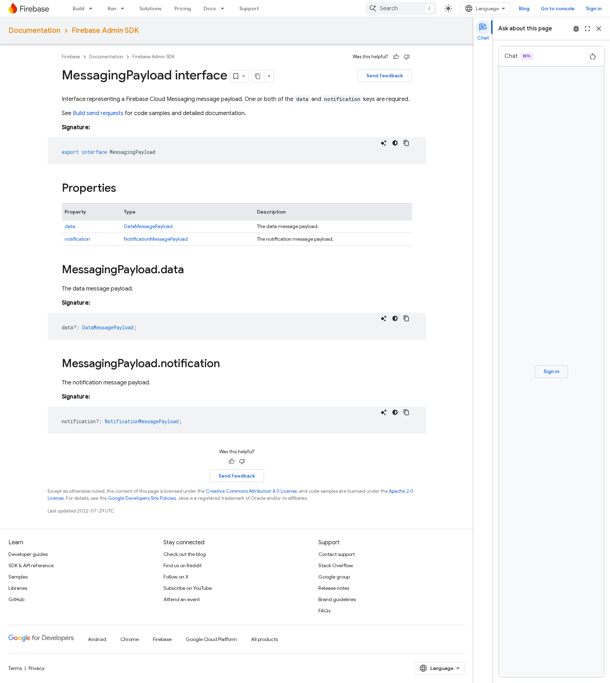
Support (249, 8)
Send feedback (384, 75)
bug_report (576, 28)
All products (264, 639)
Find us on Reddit (182, 565)
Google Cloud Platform (211, 639)
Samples (18, 577)
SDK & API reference (31, 565)
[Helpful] (396, 57)
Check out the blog (184, 554)
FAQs (324, 610)
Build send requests (98, 113)
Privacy (36, 668)
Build (78, 8)
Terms (15, 668)
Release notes (333, 588)
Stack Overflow (335, 565)
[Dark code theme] (395, 143)
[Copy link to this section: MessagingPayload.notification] (227, 364)
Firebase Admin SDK (105, 30)
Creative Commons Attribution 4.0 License (251, 491)
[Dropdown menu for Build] (92, 8)
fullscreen (587, 28)
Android (97, 639)
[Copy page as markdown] (258, 76)
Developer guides (28, 554)
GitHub (16, 599)
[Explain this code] (383, 143)
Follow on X (176, 577)
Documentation (34, 30)
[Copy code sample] (406, 143)
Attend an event (181, 599)
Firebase (71, 57)
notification (77, 239)
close (598, 28)
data (70, 226)
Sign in (594, 8)
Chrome (129, 639)
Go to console (558, 8)
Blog (524, 8)
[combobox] (401, 8)
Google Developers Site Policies (142, 498)
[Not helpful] (406, 57)
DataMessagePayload (148, 226)
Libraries (17, 588)
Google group (334, 577)
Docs (210, 8)
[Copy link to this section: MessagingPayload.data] (191, 270)
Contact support (336, 554)
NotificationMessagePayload (156, 239)
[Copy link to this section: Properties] (123, 189)
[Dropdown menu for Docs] (224, 8)
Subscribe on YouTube (187, 588)
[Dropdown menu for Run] (124, 8)
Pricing (182, 8)
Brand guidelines (337, 599)
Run (112, 8)
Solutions (150, 8)
